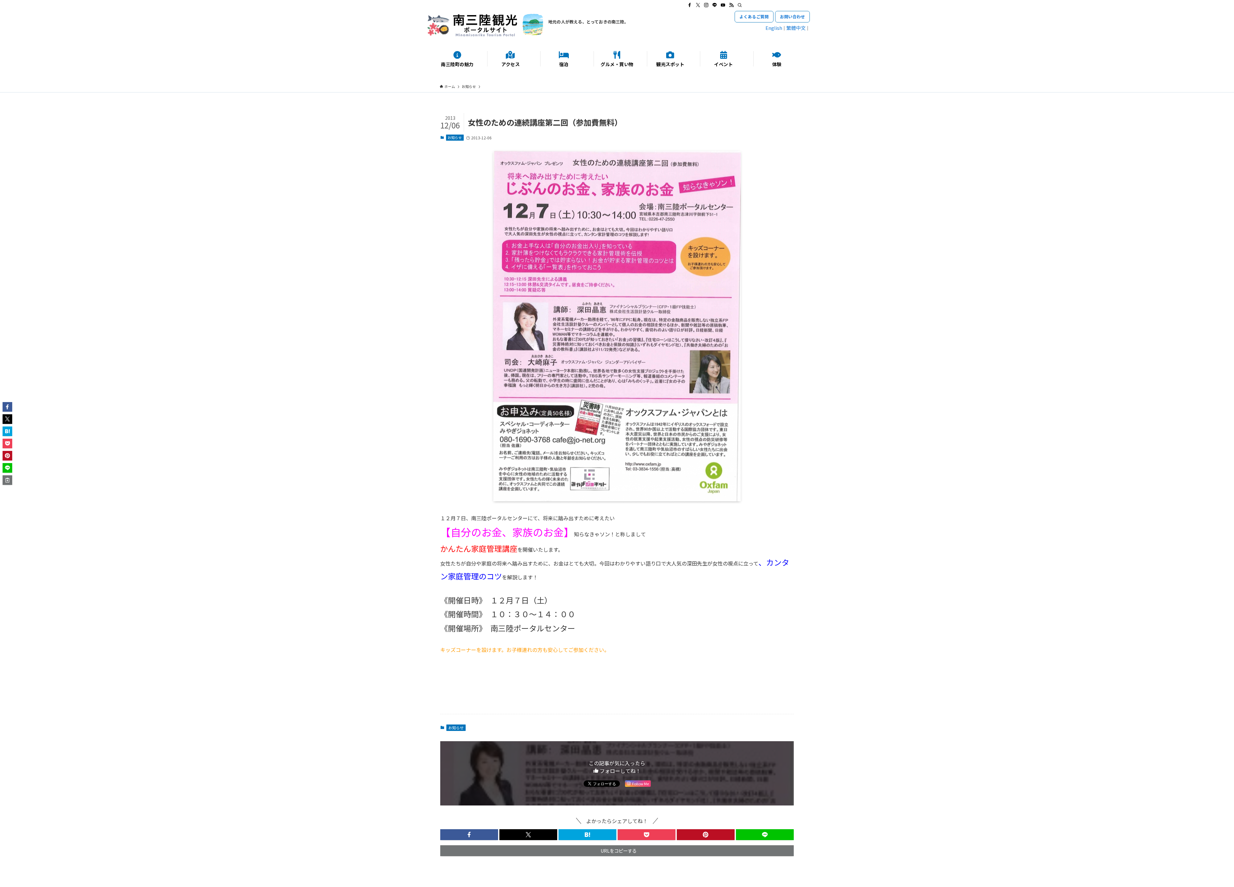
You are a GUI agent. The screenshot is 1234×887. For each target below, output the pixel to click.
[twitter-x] (698, 5)
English (773, 27)
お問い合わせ (792, 16)
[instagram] (706, 5)
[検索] (740, 5)
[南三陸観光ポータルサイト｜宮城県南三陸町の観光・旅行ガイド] (485, 25)
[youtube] (723, 5)
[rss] (731, 5)
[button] (469, 834)
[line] (715, 5)
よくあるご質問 (754, 16)
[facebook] (689, 5)
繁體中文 (796, 27)
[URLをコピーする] (7, 480)
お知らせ (455, 137)
